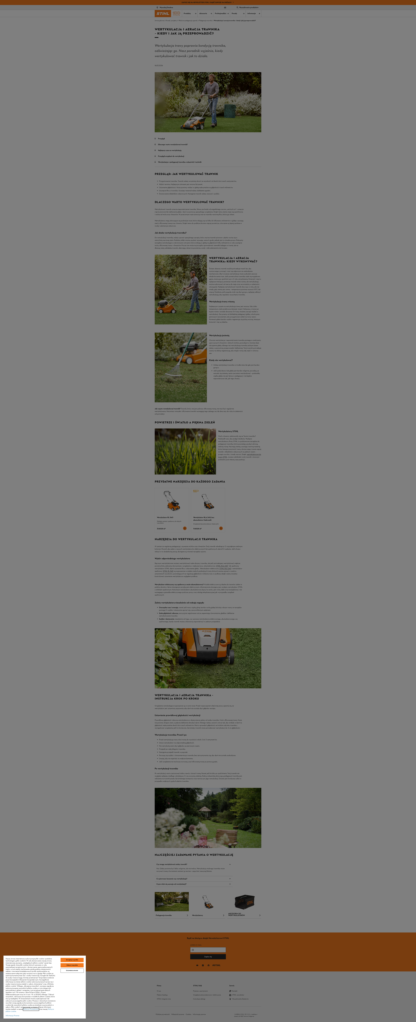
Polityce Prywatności (31, 1009)
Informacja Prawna (12, 1016)
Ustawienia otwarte (72, 971)
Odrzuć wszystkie (72, 965)
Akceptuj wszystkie (72, 960)
